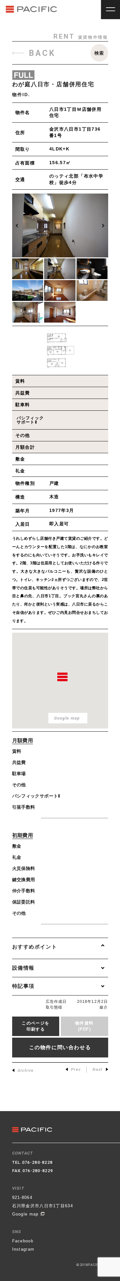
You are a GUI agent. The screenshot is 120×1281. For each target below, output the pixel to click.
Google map (26, 1214)
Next (97, 1069)
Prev (76, 1069)
